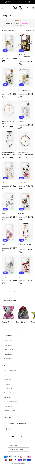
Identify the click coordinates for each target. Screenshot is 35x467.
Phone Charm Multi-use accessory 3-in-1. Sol (24, 245)
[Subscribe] (29, 429)
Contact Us (7, 380)
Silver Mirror (21, 121)
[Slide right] (22, 328)
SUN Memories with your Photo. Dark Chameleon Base (24, 56)
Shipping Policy (9, 393)
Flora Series (7, 345)
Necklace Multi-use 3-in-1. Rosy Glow (8, 122)
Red (19, 277)
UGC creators (8, 388)
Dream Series (8, 341)
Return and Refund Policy (12, 402)
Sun (2, 182)
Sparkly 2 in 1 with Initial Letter (8, 89)
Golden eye (4, 55)
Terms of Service (9, 411)
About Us (7, 384)
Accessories (8, 358)
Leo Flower (21, 213)
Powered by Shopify (21, 463)
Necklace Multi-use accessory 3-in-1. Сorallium (25, 153)
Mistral (3, 213)
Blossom (3, 244)
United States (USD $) (16, 449)
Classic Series (6, 322)
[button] (2, 8)
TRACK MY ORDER (10, 371)
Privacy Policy (8, 406)
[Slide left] (13, 328)
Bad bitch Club (22, 182)
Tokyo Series (21, 322)
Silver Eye (4, 277)
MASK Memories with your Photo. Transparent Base (25, 89)
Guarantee (7, 397)
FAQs (5, 375)
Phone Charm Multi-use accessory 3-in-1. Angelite (8, 153)
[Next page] (25, 292)
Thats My (15, 463)
